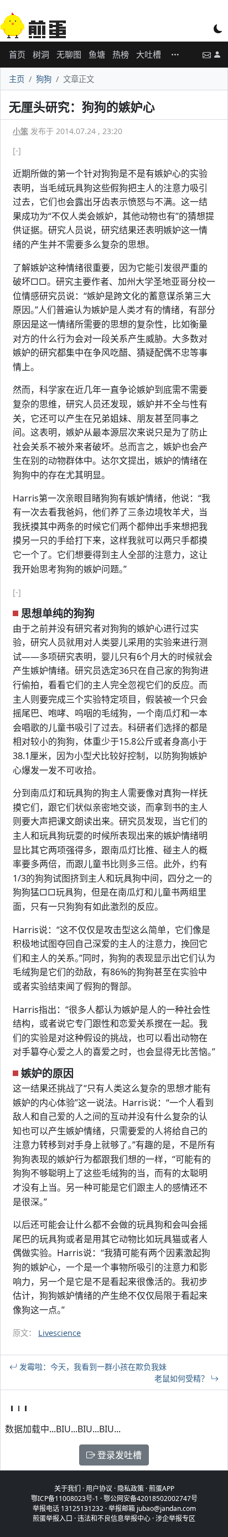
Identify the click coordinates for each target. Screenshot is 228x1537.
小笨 (20, 131)
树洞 (41, 54)
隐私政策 (130, 1488)
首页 (17, 54)
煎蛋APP (161, 1488)
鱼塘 (97, 54)
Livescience (59, 1333)
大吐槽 (148, 54)
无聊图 (68, 54)
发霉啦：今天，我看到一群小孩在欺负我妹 (92, 1366)
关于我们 (67, 1488)
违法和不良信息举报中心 (114, 1518)
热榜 (120, 54)
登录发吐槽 (118, 1455)
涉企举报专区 (175, 1518)
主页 (16, 79)
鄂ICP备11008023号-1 (65, 1498)
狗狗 (43, 79)
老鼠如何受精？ (182, 1378)
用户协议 (99, 1488)
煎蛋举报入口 (52, 1518)
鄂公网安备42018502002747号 (150, 1498)
